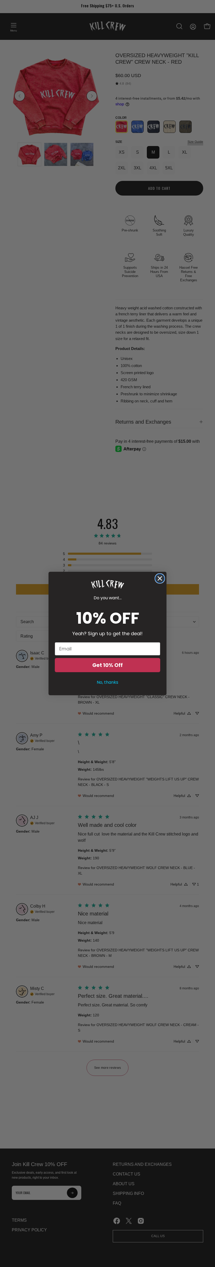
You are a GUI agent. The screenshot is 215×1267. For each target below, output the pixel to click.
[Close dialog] (159, 578)
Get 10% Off (107, 665)
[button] (107, 584)
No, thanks (107, 682)
